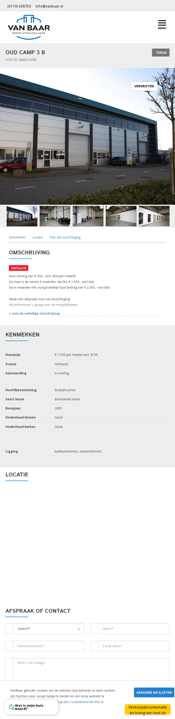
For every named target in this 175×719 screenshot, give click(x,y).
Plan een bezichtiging (64, 237)
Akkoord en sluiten (154, 692)
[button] (31, 707)
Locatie (37, 237)
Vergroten (144, 86)
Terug (161, 52)
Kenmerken (17, 237)
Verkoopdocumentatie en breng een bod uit (148, 709)
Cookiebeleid (79, 702)
